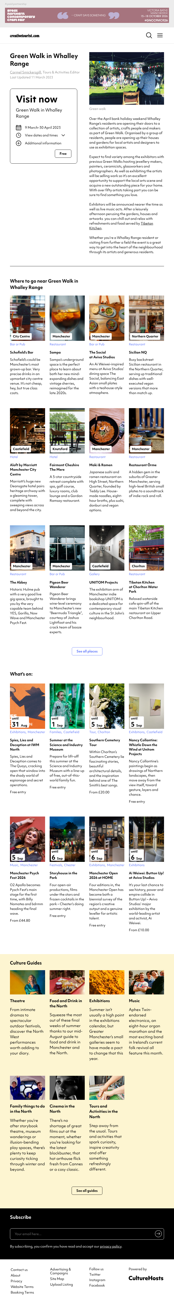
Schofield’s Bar (21, 352)
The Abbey (18, 582)
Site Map (57, 1279)
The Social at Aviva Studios (102, 354)
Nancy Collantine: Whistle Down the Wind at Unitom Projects (143, 747)
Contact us (19, 1270)
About (15, 1275)
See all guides (87, 1190)
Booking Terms (22, 1292)
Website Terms (22, 1287)
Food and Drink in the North (66, 1003)
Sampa (55, 352)
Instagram (97, 1280)
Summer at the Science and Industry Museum (66, 745)
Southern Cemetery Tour (104, 742)
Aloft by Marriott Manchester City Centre (23, 470)
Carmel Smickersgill (25, 72)
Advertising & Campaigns (60, 1271)
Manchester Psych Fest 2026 (24, 875)
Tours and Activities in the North (103, 1111)
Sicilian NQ (138, 352)
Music (134, 1000)
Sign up (157, 1235)
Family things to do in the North (27, 1108)
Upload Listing (61, 1285)
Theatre (17, 1000)
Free (63, 153)
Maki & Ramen (100, 465)
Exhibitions (99, 1000)
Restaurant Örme (143, 465)
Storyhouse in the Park (63, 875)
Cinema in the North (62, 1108)
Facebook (97, 1285)
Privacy (16, 1281)
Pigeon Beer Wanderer (59, 584)
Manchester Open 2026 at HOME (103, 875)
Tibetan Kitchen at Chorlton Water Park (143, 587)
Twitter (95, 1274)
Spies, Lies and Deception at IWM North (24, 745)
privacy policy (110, 1246)
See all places (87, 651)
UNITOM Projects (103, 582)
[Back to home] (24, 35)
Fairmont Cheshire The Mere (64, 467)
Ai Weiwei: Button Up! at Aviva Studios (146, 875)
